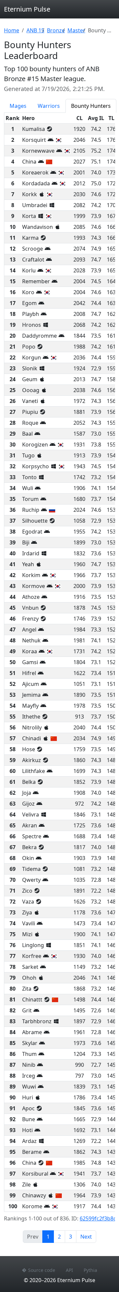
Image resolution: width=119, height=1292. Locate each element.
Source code (41, 1270)
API (69, 1270)
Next (86, 1236)
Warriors (49, 105)
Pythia (90, 1270)
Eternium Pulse (27, 9)
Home (11, 30)
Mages (18, 105)
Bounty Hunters (91, 105)
